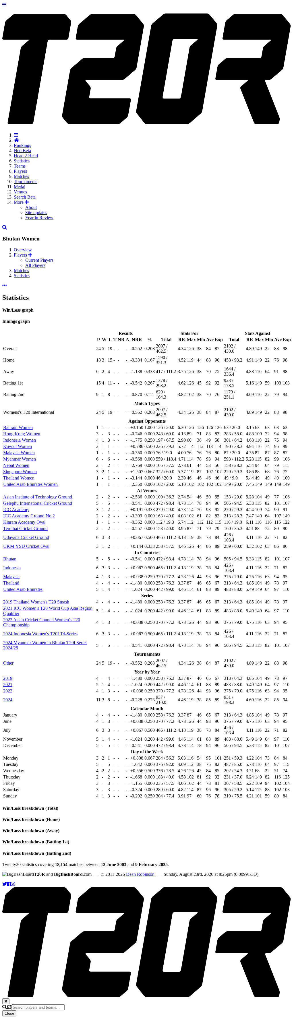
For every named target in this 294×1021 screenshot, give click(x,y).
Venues (20, 191)
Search (25, 197)
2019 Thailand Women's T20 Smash (36, 601)
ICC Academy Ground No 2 (29, 515)
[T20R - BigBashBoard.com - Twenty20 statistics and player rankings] (147, 121)
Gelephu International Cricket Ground (37, 503)
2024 (7, 699)
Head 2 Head (26, 155)
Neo (22, 150)
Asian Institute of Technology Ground (37, 496)
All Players (35, 265)
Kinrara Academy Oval (24, 522)
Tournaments (25, 181)
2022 (7, 690)
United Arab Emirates (22, 589)
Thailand (11, 583)
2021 (7, 684)
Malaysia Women (19, 452)
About (31, 207)
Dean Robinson (140, 874)
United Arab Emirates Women (30, 484)
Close (9, 1013)
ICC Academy (16, 509)
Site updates (36, 212)
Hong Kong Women (21, 433)
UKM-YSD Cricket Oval (26, 546)
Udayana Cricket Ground (26, 537)
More (19, 202)
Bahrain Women (18, 427)
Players (20, 171)
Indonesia (12, 567)
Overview (23, 249)
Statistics (22, 160)
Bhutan (9, 558)
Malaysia (11, 576)
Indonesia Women (19, 440)
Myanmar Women (19, 459)
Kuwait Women (17, 446)
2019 (7, 678)
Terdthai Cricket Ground (25, 528)
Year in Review (39, 217)
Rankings (22, 145)
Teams (20, 166)
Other (8, 663)
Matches (21, 176)
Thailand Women (18, 477)
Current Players (39, 260)
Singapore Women (20, 471)
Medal (19, 186)
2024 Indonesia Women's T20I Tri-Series (40, 633)
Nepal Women (16, 465)
